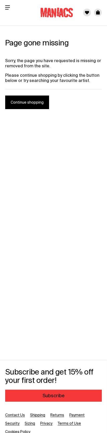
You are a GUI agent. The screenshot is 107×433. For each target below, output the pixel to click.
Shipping (37, 415)
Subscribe (54, 395)
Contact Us (15, 415)
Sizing (30, 423)
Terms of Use (69, 423)
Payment (77, 415)
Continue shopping (27, 102)
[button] (98, 12)
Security (12, 423)
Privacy (46, 423)
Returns (57, 415)
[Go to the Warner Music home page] (53, 12)
